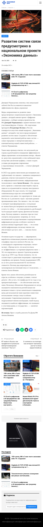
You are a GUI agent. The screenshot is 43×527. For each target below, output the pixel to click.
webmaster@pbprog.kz (34, 522)
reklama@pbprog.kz (8, 522)
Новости (5, 36)
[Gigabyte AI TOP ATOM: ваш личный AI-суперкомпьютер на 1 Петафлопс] (6, 85)
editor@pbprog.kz (20, 522)
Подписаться (31, 506)
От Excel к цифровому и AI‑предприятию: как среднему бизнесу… (23, 94)
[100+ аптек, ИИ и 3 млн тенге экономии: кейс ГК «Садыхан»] (6, 77)
